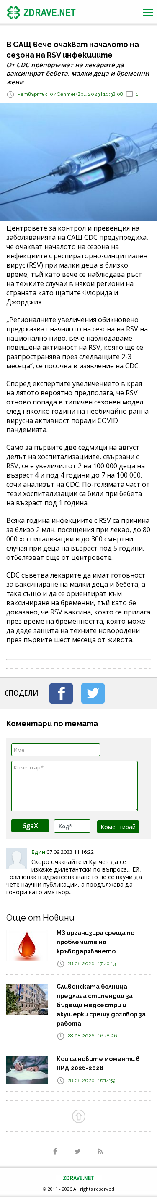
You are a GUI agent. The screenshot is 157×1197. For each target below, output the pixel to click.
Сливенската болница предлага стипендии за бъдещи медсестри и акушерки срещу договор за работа (101, 1005)
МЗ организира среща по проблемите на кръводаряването (95, 942)
